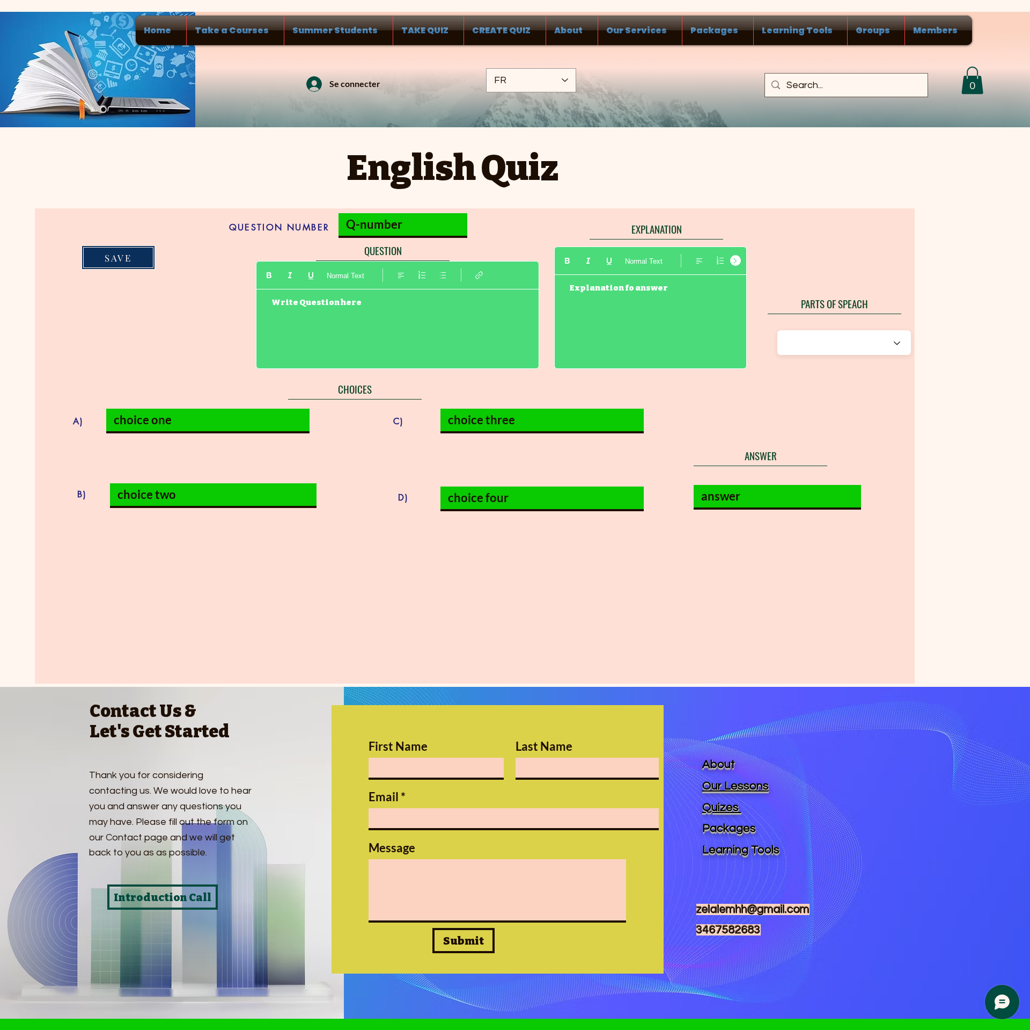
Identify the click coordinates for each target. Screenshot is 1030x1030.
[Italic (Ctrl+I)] (290, 275)
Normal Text (345, 276)
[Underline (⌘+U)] (311, 275)
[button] (972, 80)
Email (384, 797)
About (718, 764)
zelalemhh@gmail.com (753, 909)
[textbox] (397, 324)
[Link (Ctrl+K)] (479, 275)
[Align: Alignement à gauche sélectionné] (401, 275)
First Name (398, 746)
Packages (729, 828)
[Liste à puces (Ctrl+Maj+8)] (443, 275)
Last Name (544, 746)
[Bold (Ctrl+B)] (269, 275)
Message (392, 848)
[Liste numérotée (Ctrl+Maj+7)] (422, 275)
